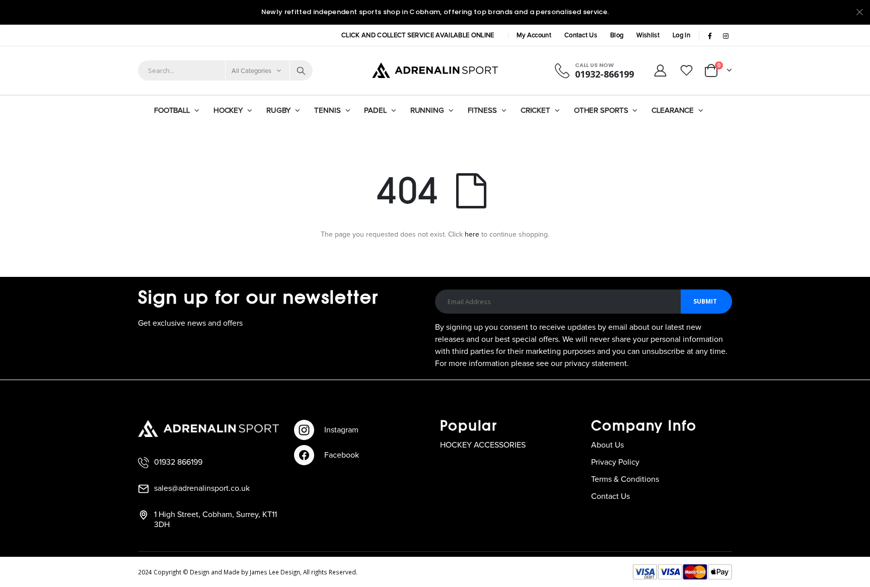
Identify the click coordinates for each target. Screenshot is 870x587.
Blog (616, 35)
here (472, 234)
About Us (607, 445)
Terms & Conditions (625, 479)
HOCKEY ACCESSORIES (483, 445)
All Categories (252, 71)
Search (301, 70)
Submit (705, 301)
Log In (681, 35)
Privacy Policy (615, 462)
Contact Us (580, 35)
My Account (534, 35)
